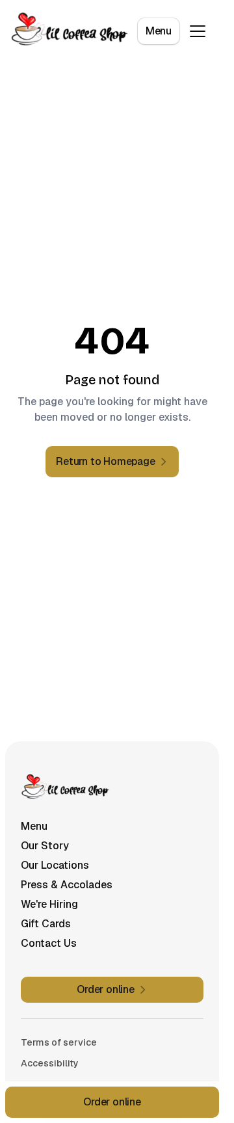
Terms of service (59, 1042)
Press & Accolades (66, 885)
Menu (159, 31)
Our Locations (55, 865)
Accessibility (50, 1063)
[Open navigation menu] (198, 31)
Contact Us (49, 943)
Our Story (45, 845)
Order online (112, 1102)
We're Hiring (49, 904)
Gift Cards (46, 924)
